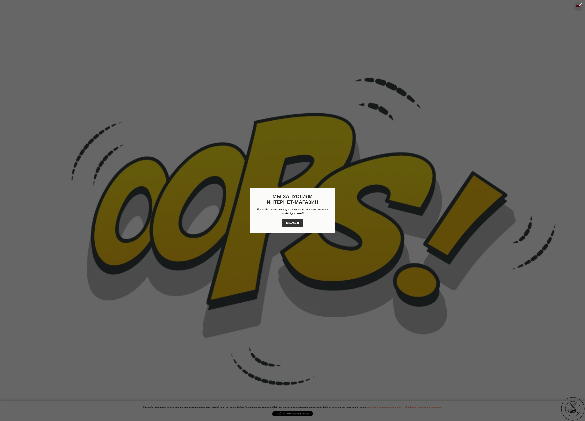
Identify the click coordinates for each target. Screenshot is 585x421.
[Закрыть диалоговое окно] (580, 5)
